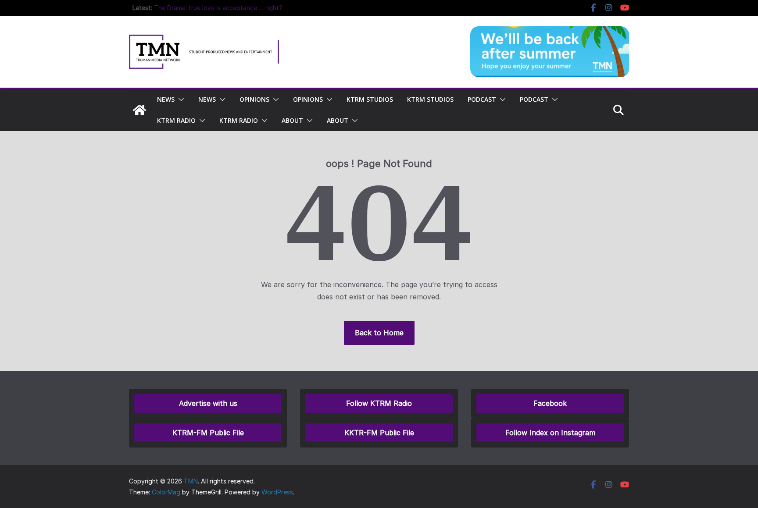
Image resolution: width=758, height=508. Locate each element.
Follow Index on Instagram (550, 432)
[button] (179, 99)
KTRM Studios (370, 99)
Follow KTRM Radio (379, 403)
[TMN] (139, 110)
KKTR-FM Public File (379, 432)
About (292, 120)
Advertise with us (208, 403)
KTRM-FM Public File (208, 432)
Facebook (550, 403)
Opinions (254, 99)
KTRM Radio (176, 120)
